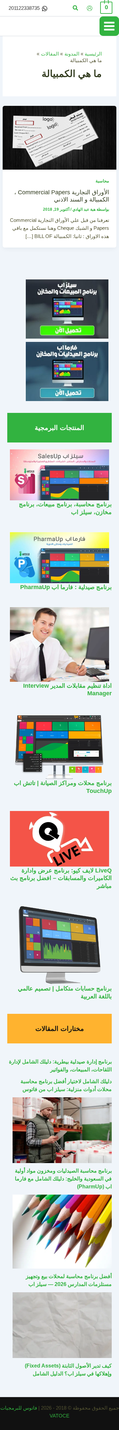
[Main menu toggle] (109, 26)
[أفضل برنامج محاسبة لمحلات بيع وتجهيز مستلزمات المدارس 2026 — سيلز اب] (62, 1232)
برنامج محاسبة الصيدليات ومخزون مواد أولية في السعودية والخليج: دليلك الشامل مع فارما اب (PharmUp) (63, 1178)
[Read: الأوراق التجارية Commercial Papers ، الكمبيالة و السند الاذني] (59, 137)
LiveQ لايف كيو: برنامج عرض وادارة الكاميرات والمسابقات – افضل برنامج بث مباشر (61, 878)
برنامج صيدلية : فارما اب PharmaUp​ (66, 587)
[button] (75, 8)
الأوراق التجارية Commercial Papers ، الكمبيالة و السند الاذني (61, 196)
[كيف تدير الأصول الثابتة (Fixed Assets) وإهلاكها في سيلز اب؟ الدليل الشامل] (62, 1325)
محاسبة (102, 181)
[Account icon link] (90, 8)
